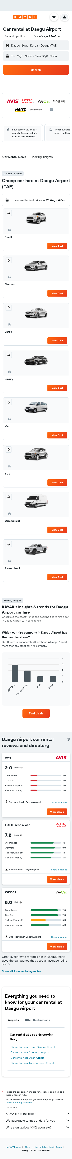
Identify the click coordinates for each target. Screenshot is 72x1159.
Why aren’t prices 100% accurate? (28, 1127)
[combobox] (15, 36)
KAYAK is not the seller (21, 1114)
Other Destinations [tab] (37, 1020)
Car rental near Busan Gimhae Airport (33, 1047)
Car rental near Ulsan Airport (27, 1057)
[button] (6, 17)
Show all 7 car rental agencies (21, 971)
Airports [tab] (13, 1020)
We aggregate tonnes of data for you (30, 1120)
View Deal (57, 246)
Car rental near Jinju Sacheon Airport (32, 1063)
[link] (36, 713)
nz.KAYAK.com (13, 1146)
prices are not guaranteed (19, 1102)
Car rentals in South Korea (48, 1146)
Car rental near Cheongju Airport (30, 1052)
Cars (27, 1146)
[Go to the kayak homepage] (25, 17)
